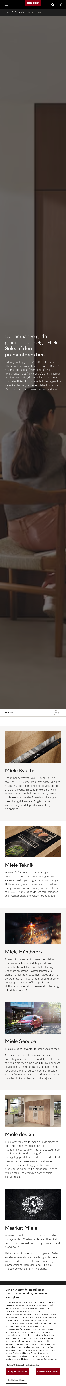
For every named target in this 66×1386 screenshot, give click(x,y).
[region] (33, 1335)
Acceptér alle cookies (17, 1372)
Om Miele (19, 12)
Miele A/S (10, 1365)
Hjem (7, 12)
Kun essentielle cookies (48, 1372)
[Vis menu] (7, 4)
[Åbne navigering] (56, 712)
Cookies (35, 1365)
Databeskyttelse (23, 1365)
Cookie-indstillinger (16, 1380)
